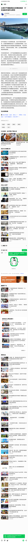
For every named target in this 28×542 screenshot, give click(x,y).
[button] (2, 540)
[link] (4, 540)
